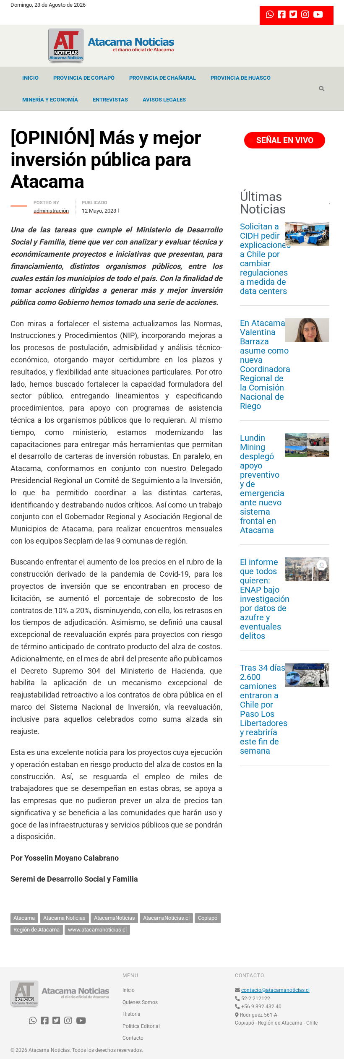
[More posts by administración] (18, 203)
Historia (131, 1014)
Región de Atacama (36, 929)
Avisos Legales (164, 99)
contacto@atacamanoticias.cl (275, 990)
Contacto (132, 1038)
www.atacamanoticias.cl (97, 929)
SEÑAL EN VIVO (283, 140)
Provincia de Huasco (241, 78)
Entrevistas (110, 99)
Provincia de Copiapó (84, 78)
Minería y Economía (50, 99)
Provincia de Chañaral (162, 78)
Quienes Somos (140, 1002)
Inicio (30, 78)
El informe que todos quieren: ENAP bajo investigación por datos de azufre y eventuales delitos (264, 598)
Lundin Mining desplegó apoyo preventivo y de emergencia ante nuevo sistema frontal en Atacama (262, 484)
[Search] (321, 89)
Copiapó (207, 918)
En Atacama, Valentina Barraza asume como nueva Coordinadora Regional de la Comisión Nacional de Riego (265, 364)
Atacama (24, 918)
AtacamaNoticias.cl (166, 918)
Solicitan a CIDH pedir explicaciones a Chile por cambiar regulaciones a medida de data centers (265, 259)
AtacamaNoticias (114, 918)
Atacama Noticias (64, 918)
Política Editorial (141, 1026)
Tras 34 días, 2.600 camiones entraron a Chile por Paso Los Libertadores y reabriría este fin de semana (263, 709)
